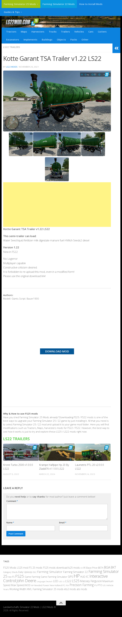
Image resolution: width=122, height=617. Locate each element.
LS (63, 581)
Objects (61, 39)
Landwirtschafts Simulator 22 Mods (21, 607)
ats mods (82, 589)
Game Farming (32, 576)
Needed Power (41, 585)
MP (32, 585)
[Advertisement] (57, 204)
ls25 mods (74, 567)
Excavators (12, 39)
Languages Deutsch (44, 581)
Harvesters (37, 31)
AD (81, 568)
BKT (113, 567)
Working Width (17, 589)
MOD (27, 585)
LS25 (75, 580)
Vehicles (79, 31)
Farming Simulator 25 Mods (20, 4)
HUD (82, 576)
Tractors (11, 31)
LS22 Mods (11, 66)
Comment (12, 501)
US (104, 585)
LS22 (68, 581)
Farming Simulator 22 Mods (59, 4)
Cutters (102, 31)
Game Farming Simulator (54, 576)
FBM (10, 577)
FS (13, 576)
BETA (100, 567)
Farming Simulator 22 (75, 572)
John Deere (26, 580)
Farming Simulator (49, 572)
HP (77, 576)
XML (29, 589)
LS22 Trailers (11, 47)
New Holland (56, 585)
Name (10, 522)
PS (95, 585)
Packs (73, 39)
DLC (35, 572)
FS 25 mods (35, 567)
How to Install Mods (90, 4)
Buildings (47, 39)
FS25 (19, 576)
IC (87, 576)
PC (63, 585)
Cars (90, 31)
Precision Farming (82, 585)
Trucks (53, 31)
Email (62, 522)
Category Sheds (10, 572)
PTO (100, 585)
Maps (24, 31)
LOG (60, 581)
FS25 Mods (9, 567)
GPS (70, 576)
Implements (30, 39)
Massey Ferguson (91, 581)
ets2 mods (70, 589)
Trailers (65, 31)
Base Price (91, 567)
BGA (107, 567)
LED (55, 581)
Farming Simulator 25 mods (48, 589)
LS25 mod (22, 567)
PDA (67, 585)
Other (84, 39)
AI (84, 567)
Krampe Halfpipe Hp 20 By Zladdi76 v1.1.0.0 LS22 (54, 466)
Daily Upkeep (25, 572)
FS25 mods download (55, 567)
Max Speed (17, 585)
